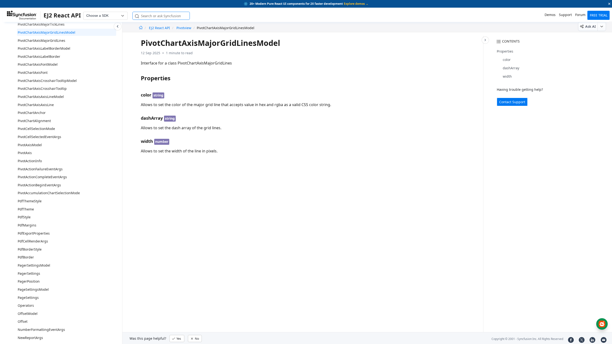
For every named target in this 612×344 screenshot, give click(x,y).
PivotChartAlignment (34, 120)
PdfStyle (24, 217)
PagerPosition (29, 281)
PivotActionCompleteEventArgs (42, 177)
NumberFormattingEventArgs (41, 329)
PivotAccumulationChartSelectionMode (49, 193)
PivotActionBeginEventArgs (39, 185)
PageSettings (28, 297)
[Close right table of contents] (485, 40)
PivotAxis (25, 152)
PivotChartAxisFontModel (38, 64)
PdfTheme (26, 209)
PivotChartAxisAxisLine (36, 104)
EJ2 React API (160, 28)
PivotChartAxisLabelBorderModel (44, 48)
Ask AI (590, 26)
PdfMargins (27, 225)
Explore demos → (356, 4)
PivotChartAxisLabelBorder (39, 56)
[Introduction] (140, 28)
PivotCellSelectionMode (36, 128)
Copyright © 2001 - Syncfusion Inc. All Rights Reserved (527, 339)
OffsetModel (28, 313)
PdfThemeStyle (30, 201)
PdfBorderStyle (30, 249)
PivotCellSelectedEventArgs (39, 136)
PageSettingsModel (33, 289)
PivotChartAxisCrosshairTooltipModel (47, 80)
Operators (26, 305)
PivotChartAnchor (32, 112)
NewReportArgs (30, 337)
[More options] (601, 26)
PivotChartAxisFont (33, 72)
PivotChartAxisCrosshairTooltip (42, 88)
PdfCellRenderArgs (33, 241)
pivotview (183, 28)
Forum (580, 14)
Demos (550, 14)
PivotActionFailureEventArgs (40, 169)
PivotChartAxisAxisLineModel (41, 96)
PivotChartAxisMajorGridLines (41, 40)
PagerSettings (29, 273)
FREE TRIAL (598, 15)
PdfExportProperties (34, 233)
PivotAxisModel (30, 145)
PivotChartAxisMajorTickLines (41, 24)
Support (565, 14)
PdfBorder (26, 257)
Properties (505, 51)
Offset (22, 321)
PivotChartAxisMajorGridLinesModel (46, 32)
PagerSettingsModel (34, 265)
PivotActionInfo (30, 161)
